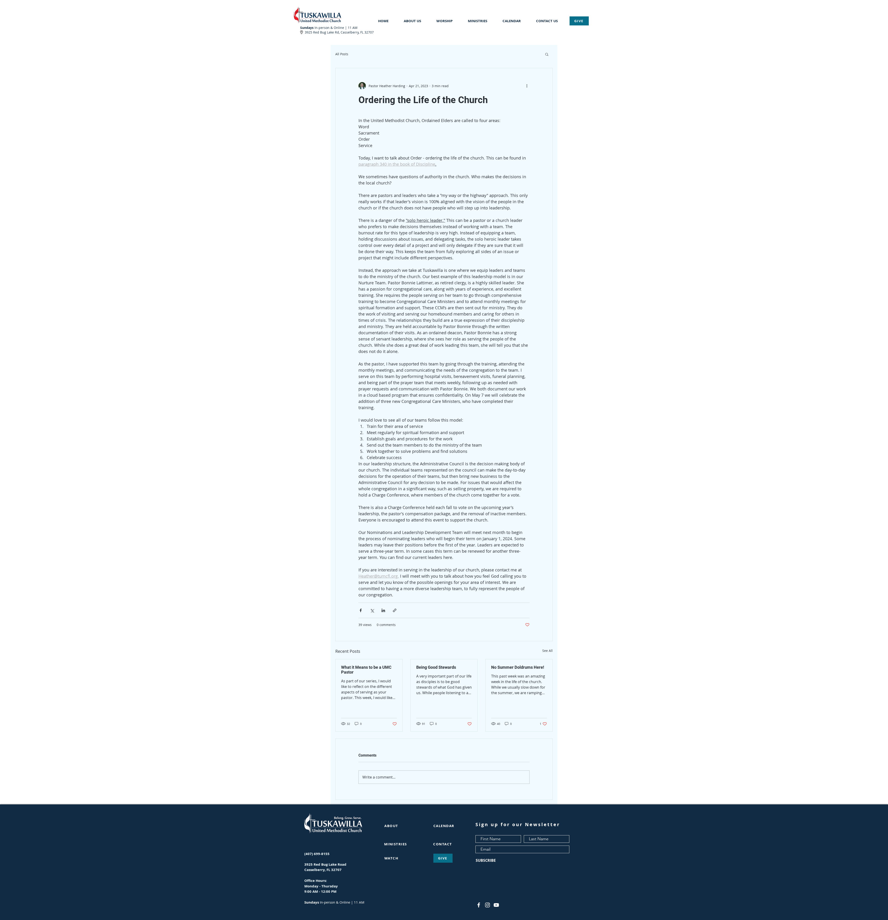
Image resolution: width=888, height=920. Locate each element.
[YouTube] (496, 905)
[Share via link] (394, 610)
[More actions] (527, 86)
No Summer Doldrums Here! (517, 667)
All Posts (341, 54)
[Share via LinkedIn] (383, 610)
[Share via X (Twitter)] (372, 610)
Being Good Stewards (436, 667)
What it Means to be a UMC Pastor (366, 670)
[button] (416, 20)
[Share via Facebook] (360, 610)
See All (547, 650)
